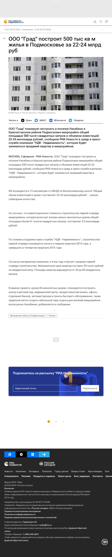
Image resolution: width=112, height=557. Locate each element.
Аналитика (21, 471)
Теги (107, 471)
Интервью (34, 471)
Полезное (47, 471)
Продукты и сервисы (44, 476)
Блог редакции (82, 476)
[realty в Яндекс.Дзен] (21, 454)
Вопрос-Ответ (78, 471)
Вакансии (9, 488)
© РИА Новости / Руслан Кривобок (22, 113)
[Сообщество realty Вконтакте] (32, 454)
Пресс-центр (64, 476)
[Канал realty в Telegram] (44, 454)
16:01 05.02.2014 (12, 29)
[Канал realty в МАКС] (9, 454)
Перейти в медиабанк (47, 113)
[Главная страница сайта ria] (4, 22)
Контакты (98, 476)
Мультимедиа (95, 471)
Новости (8, 471)
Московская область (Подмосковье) (27, 315)
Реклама (25, 476)
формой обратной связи (16, 540)
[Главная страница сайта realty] (18, 22)
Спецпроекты (11, 476)
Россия (52, 315)
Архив (109, 476)
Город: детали (61, 471)
